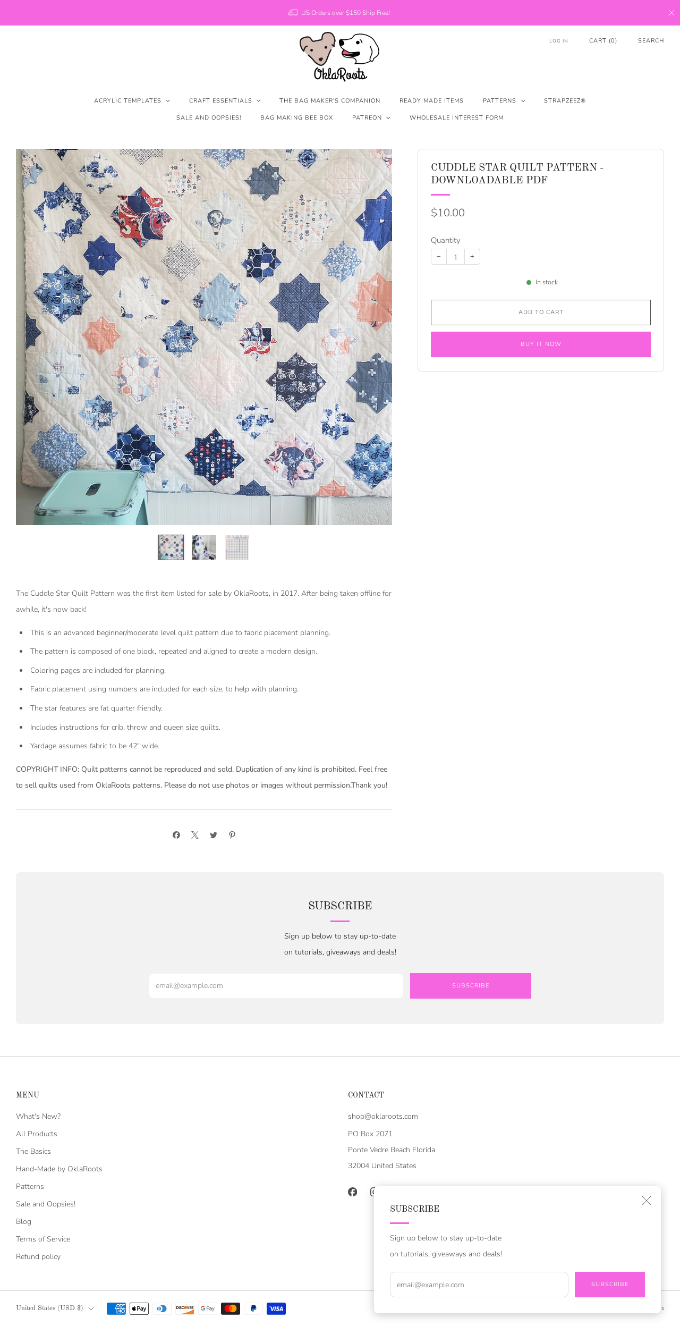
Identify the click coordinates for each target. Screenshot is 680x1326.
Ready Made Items (432, 101)
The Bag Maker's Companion (329, 101)
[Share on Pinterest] (231, 834)
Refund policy (38, 1257)
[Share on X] (194, 834)
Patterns (499, 101)
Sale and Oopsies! (208, 118)
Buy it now (541, 344)
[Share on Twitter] (213, 834)
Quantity (446, 240)
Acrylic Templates (128, 101)
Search (651, 41)
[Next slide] (371, 337)
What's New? (38, 1116)
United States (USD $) (49, 1308)
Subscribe (609, 1284)
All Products (36, 1134)
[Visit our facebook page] (352, 1191)
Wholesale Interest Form (457, 118)
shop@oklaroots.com (383, 1116)
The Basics (33, 1151)
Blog (23, 1222)
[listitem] (340, 13)
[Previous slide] (37, 337)
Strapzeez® (565, 101)
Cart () (603, 41)
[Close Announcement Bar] (671, 13)
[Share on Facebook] (176, 834)
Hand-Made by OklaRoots (59, 1169)
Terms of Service (43, 1239)
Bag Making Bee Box (296, 118)
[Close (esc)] (646, 1200)
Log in (558, 41)
